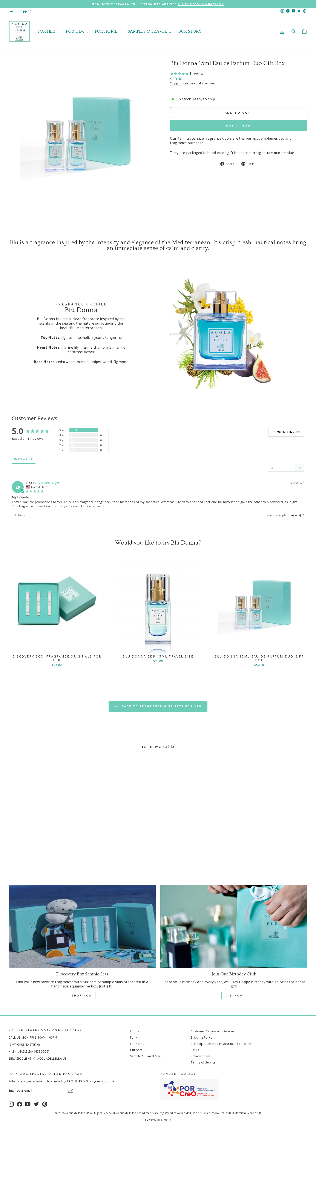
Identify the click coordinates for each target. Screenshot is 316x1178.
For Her (135, 1031)
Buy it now (239, 125)
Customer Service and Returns (212, 1031)
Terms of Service (203, 1062)
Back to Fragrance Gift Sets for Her (161, 706)
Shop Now (82, 995)
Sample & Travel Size (145, 1056)
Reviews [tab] (20, 459)
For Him (135, 1037)
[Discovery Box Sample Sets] (82, 926)
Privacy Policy (200, 1056)
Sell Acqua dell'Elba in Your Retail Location (221, 1044)
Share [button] (21, 515)
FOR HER (47, 31)
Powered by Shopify (158, 1120)
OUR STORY (189, 31)
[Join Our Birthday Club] (233, 926)
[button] (294, 515)
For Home (137, 1044)
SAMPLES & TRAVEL (148, 31)
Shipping (25, 11)
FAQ (12, 11)
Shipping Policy (201, 1037)
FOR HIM (75, 31)
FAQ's (195, 1050)
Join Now (234, 995)
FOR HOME (106, 31)
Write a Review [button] (288, 432)
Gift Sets (136, 1050)
